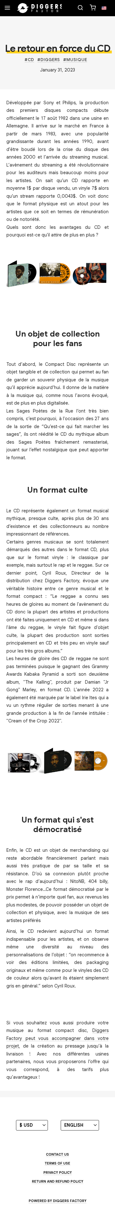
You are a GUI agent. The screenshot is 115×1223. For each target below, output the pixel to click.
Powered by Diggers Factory (58, 1201)
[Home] (40, 8)
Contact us (57, 1154)
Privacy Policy (57, 1172)
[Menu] (7, 8)
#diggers (48, 59)
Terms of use (57, 1163)
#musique (75, 59)
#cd (29, 59)
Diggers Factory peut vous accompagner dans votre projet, (57, 1038)
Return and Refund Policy (57, 1181)
